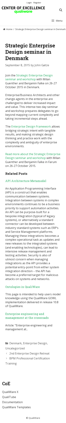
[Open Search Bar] (60, 10)
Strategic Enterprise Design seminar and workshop (29, 77)
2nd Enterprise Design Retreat (29, 353)
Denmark (15, 343)
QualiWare (34, 417)
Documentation (12, 402)
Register (37, 2)
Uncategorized (15, 348)
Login (29, 2)
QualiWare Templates (16, 407)
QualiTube (9, 397)
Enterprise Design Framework (31, 126)
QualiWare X (10, 392)
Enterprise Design (35, 343)
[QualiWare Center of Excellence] (23, 10)
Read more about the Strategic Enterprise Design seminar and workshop (32, 156)
